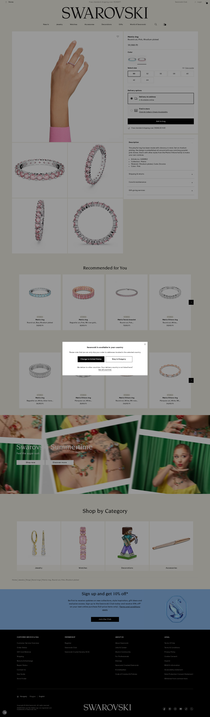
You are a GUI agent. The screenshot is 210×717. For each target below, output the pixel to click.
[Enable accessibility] (4, 712)
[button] (145, 344)
